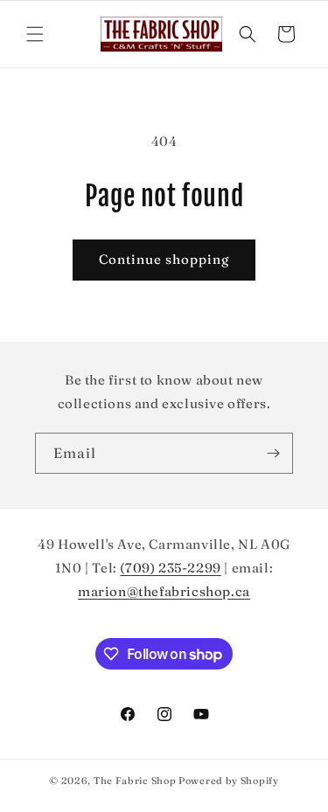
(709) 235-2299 (170, 567)
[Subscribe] (273, 453)
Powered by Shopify (228, 780)
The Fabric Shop (135, 780)
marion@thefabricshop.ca (164, 591)
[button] (35, 34)
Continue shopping (164, 259)
